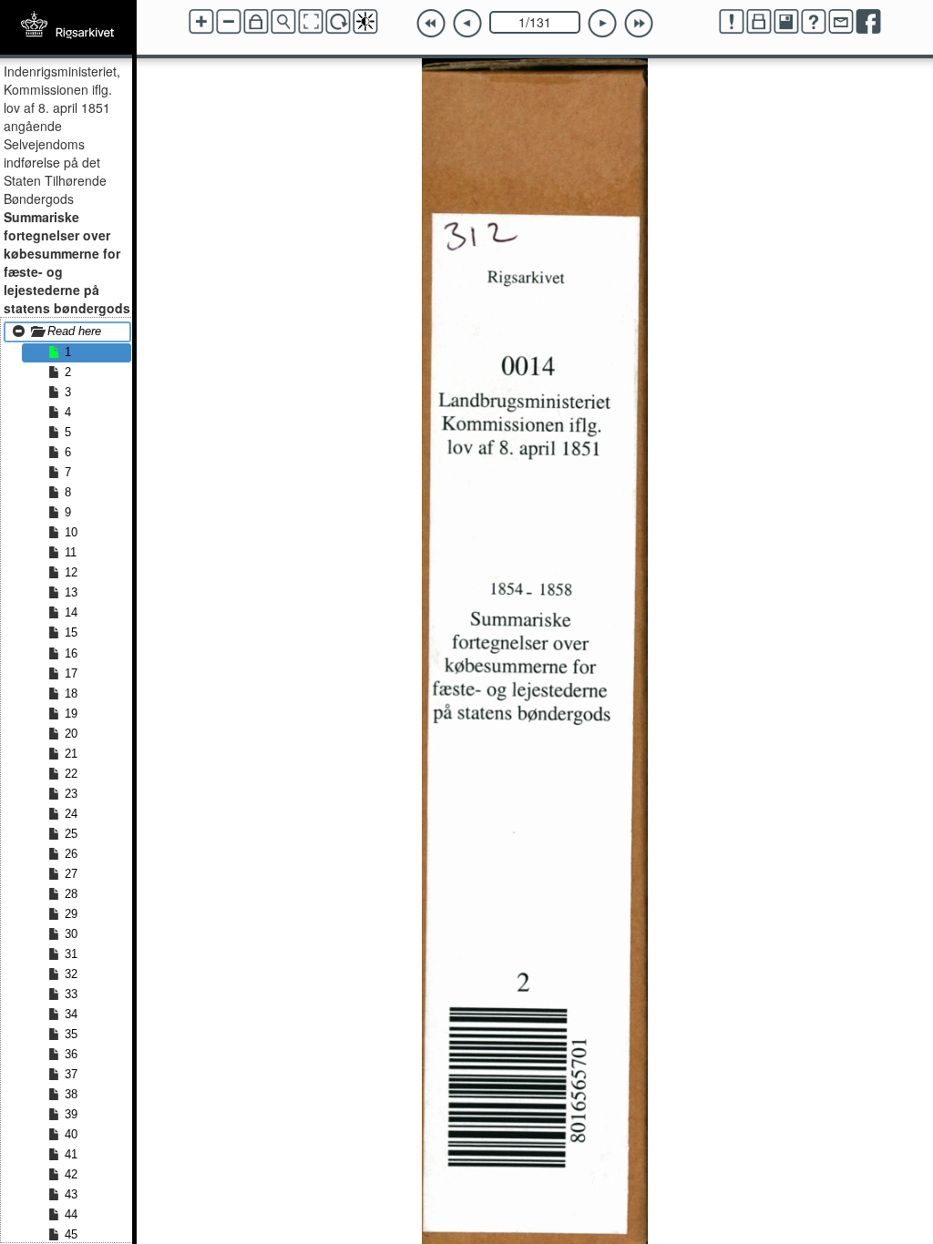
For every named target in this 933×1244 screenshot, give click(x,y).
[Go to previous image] (467, 23)
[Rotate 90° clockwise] (338, 22)
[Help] (813, 22)
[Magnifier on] (283, 22)
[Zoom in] (201, 22)
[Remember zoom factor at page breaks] (256, 22)
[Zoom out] (228, 22)
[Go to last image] (638, 23)
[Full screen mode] (310, 22)
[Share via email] (841, 22)
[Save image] (786, 22)
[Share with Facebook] (868, 22)
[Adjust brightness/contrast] (365, 22)
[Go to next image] (602, 23)
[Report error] (731, 22)
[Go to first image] (431, 23)
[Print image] (759, 22)
